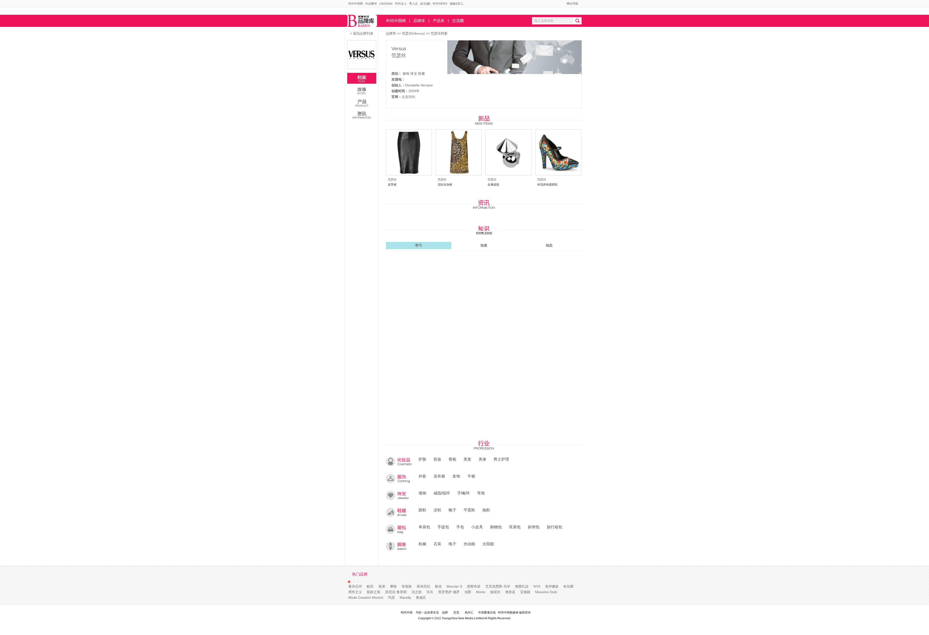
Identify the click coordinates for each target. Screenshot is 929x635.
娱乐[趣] (425, 3)
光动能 (469, 544)
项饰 (422, 493)
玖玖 (430, 592)
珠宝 (413, 73)
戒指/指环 (442, 493)
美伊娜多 (552, 586)
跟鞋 (422, 510)
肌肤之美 (373, 592)
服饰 (406, 73)
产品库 (438, 21)
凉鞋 (437, 510)
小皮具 (477, 527)
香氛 (452, 459)
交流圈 (458, 21)
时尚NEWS (440, 3)
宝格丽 (525, 592)
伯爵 (467, 592)
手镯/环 (463, 493)
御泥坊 (495, 592)
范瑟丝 (398, 55)
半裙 (471, 476)
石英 (437, 544)
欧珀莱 (568, 586)
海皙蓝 (510, 592)
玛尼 (391, 597)
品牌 (445, 612)
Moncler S (454, 586)
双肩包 (515, 527)
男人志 (413, 3)
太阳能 (488, 544)
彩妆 (437, 459)
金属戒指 (493, 184)
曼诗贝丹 (355, 586)
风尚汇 (469, 612)
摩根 (393, 586)
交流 (456, 612)
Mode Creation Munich (365, 597)
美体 (482, 459)
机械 (422, 544)
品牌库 (419, 21)
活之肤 (417, 592)
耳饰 (481, 493)
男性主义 (355, 592)
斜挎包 (533, 527)
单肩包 (424, 527)
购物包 (496, 527)
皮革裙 (392, 184)
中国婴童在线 (487, 612)
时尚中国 (406, 612)
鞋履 (421, 73)
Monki (480, 592)
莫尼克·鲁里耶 (396, 592)
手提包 (443, 527)
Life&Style (386, 3)
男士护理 (501, 459)
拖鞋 (486, 510)
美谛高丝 (423, 586)
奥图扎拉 (522, 586)
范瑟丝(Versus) (414, 33)
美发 (467, 459)
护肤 (422, 459)
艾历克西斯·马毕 (497, 586)
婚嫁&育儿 (456, 3)
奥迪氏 (421, 597)
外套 (422, 476)
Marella (405, 597)
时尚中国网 (355, 3)
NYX (536, 586)
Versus (398, 48)
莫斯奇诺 (473, 586)
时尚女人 (401, 3)
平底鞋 (469, 510)
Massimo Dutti (546, 592)
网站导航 (572, 3)
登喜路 (407, 586)
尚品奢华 (371, 3)
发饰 (456, 476)
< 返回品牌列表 (361, 33)
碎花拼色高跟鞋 (547, 184)
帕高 (370, 586)
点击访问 (408, 97)
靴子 (452, 510)
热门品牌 (359, 574)
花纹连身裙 (445, 184)
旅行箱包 (554, 527)
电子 (452, 544)
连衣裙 (439, 476)
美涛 (381, 586)
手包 (460, 527)
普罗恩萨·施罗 (449, 592)
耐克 (438, 586)
